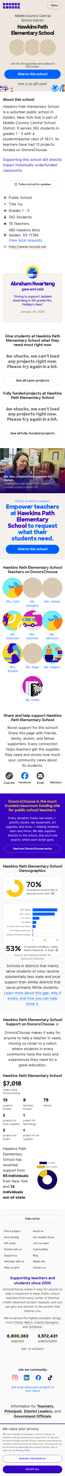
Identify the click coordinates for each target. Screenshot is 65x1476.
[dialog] (32, 1450)
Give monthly (11, 1237)
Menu (54, 5)
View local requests (25, 240)
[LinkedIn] (26, 1377)
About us (38, 1231)
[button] (9, 778)
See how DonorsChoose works (32, 848)
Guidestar (35, 1326)
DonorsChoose (11, 6)
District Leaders (38, 1411)
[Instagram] (15, 1377)
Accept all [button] (32, 1469)
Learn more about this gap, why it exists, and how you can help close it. (32, 998)
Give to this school (32, 74)
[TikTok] (50, 1377)
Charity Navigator (46, 1322)
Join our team (41, 1243)
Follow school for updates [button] (35, 184)
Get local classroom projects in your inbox (32, 1389)
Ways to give (11, 1267)
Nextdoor (56, 782)
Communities (40, 1249)
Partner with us (13, 1249)
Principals (13, 1411)
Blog (35, 1255)
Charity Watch (23, 1322)
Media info (39, 1261)
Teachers (45, 1406)
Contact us (39, 1267)
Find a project (12, 1231)
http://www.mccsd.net (27, 247)
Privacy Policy (23, 1450)
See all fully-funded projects (32, 433)
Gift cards (10, 1243)
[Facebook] (38, 1377)
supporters (17, 1337)
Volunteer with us (14, 1261)
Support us (10, 1255)
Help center (32, 1218)
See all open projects (32, 380)
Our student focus (43, 1237)
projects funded (48, 1337)
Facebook (25, 782)
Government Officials (32, 1416)
